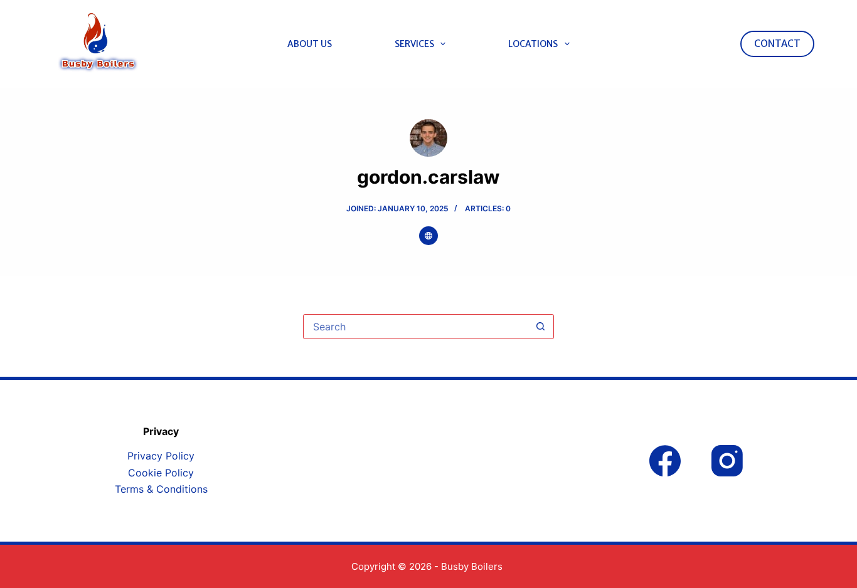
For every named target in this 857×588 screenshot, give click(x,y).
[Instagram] (727, 460)
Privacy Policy (160, 455)
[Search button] (540, 326)
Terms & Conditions (161, 489)
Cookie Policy (161, 472)
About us (309, 44)
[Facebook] (665, 460)
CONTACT (777, 44)
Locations (533, 44)
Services (414, 44)
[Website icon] (428, 235)
